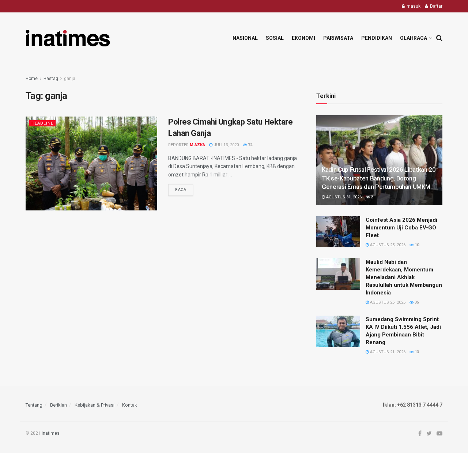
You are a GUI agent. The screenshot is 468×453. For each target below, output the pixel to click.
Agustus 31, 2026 (343, 197)
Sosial (275, 38)
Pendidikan (376, 38)
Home (32, 78)
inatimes (51, 433)
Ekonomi (303, 38)
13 (416, 352)
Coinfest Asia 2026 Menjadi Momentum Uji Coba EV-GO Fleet (401, 228)
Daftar (435, 6)
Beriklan (58, 405)
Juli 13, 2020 (225, 144)
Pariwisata (338, 38)
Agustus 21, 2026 (387, 352)
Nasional (245, 38)
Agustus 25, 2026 (387, 245)
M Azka (197, 144)
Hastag (51, 78)
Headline (42, 123)
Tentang (34, 405)
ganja (69, 78)
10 (416, 245)
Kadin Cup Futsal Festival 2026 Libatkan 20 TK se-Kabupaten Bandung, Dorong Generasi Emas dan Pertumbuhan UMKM (379, 178)
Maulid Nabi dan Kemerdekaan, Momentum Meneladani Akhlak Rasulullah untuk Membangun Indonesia (404, 277)
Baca (180, 189)
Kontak (129, 405)
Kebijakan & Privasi (94, 405)
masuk (412, 6)
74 (249, 144)
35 (416, 302)
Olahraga (413, 38)
